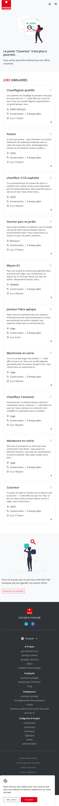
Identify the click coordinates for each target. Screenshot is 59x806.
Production (29, 727)
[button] (54, 4)
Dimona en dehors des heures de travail (29, 708)
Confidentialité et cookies (28, 758)
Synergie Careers (29, 655)
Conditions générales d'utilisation (28, 763)
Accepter (29, 799)
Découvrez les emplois (13, 591)
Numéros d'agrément (28, 772)
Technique (29, 731)
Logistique (29, 735)
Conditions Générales (28, 767)
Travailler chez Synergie (30, 667)
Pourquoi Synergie (29, 677)
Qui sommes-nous (29, 651)
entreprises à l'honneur (29, 681)
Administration (29, 743)
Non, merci (11, 799)
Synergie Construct (29, 659)
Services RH (29, 712)
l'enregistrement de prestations (29, 700)
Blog (29, 686)
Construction (29, 722)
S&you (30, 663)
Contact (29, 704)
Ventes (29, 739)
